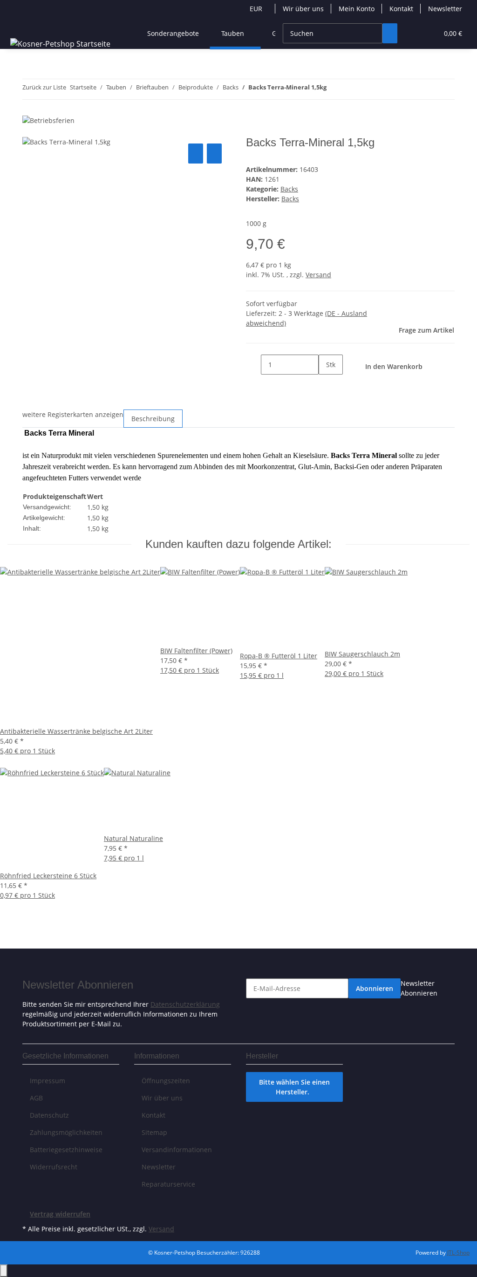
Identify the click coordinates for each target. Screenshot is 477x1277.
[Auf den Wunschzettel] (214, 153)
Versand (318, 274)
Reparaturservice (168, 1184)
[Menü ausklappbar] (19, 25)
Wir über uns (303, 8)
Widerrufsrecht (53, 1166)
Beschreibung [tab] (153, 418)
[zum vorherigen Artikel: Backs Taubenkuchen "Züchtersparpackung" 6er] (334, 89)
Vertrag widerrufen (60, 1213)
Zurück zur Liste (44, 87)
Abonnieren (374, 988)
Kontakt (401, 8)
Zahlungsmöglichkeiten (66, 1132)
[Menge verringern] (253, 365)
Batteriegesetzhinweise (66, 1149)
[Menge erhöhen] (326, 385)
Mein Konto (357, 8)
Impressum (47, 1080)
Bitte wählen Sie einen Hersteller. (294, 1087)
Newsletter (445, 8)
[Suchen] (389, 33)
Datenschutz (49, 1115)
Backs (289, 188)
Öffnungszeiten (166, 1080)
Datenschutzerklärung (185, 1004)
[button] (412, 33)
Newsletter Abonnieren (419, 988)
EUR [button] (257, 8)
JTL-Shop (458, 1253)
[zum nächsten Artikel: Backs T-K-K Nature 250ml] (350, 89)
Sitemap (154, 1132)
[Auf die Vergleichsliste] (195, 153)
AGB (36, 1097)
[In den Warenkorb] (29, 131)
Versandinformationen (177, 1149)
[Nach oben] (3, 1270)
